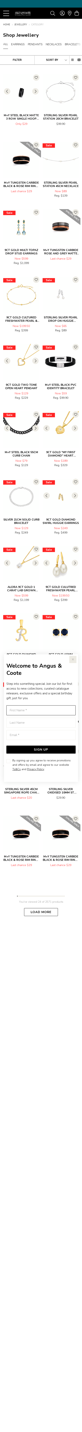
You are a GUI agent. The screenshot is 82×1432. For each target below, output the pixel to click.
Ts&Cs (16, 769)
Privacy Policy (35, 769)
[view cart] (77, 13)
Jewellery (20, 24)
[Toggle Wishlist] (36, 77)
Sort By (52, 60)
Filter (17, 60)
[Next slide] (35, 91)
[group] (41, 4)
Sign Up (41, 749)
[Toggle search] (52, 13)
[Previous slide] (7, 91)
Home (6, 24)
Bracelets (73, 44)
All (5, 44)
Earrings (18, 44)
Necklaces (54, 44)
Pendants (35, 44)
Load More (41, 912)
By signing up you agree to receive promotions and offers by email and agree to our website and (41, 765)
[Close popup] (72, 659)
